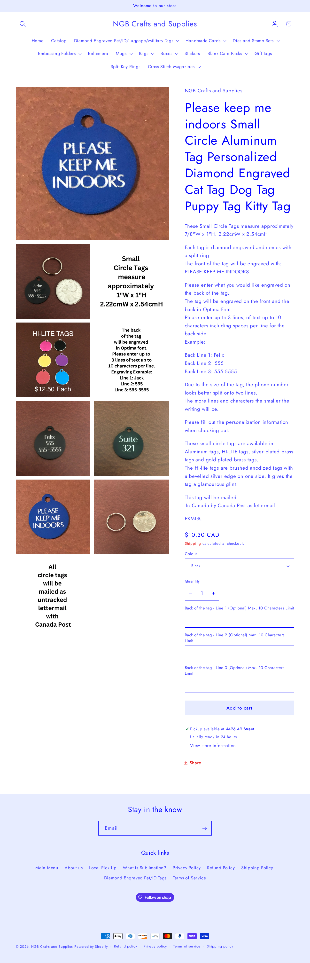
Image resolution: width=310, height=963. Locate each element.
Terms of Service (189, 878)
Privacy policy (155, 946)
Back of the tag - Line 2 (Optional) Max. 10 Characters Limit (235, 637)
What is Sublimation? (144, 868)
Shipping (193, 543)
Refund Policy (221, 868)
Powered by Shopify (91, 946)
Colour (191, 554)
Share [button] (195, 763)
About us (74, 868)
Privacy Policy (187, 868)
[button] (23, 24)
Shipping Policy (257, 868)
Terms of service (186, 946)
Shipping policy (220, 946)
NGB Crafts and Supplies (52, 946)
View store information (213, 745)
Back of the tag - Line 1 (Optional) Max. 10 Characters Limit (239, 608)
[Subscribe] (204, 828)
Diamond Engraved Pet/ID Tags (135, 878)
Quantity (192, 581)
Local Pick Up (102, 868)
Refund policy (125, 946)
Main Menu (46, 868)
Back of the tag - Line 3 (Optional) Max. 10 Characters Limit (235, 670)
